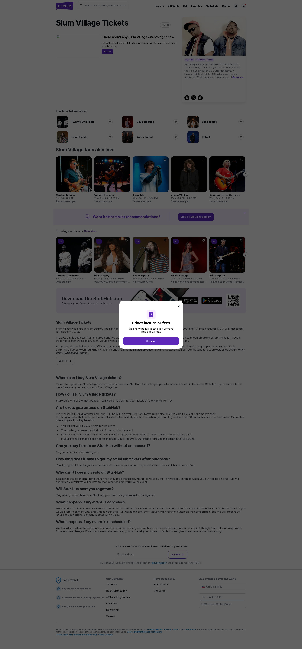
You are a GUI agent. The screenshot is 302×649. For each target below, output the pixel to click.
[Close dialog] (178, 306)
